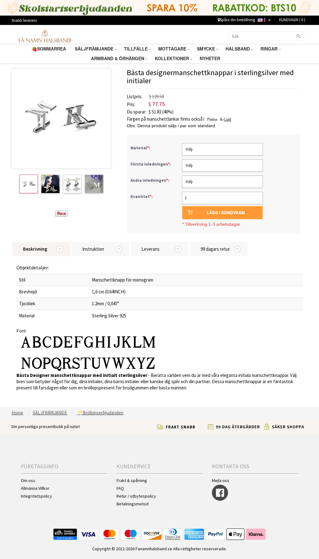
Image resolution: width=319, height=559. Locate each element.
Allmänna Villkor (35, 488)
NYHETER (210, 58)
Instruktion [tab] (93, 249)
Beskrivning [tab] (35, 249)
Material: (141, 148)
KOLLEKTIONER (172, 58)
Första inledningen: (151, 164)
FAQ (120, 488)
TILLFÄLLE (136, 49)
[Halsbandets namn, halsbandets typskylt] (45, 35)
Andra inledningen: (150, 180)
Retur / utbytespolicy (136, 496)
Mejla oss (220, 480)
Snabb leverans (24, 20)
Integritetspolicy (36, 496)
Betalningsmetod (133, 504)
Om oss (28, 480)
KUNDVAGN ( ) (292, 19)
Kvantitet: (142, 196)
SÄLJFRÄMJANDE (95, 49)
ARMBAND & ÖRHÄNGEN (118, 58)
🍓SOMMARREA (49, 49)
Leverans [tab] (150, 249)
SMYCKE (206, 49)
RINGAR (269, 49)
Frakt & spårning (132, 480)
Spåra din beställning (237, 19)
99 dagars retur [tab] (215, 249)
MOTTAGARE (173, 49)
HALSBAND (238, 49)
